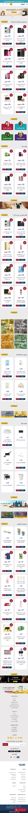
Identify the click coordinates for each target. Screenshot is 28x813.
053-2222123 (14, 727)
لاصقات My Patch (22, 354)
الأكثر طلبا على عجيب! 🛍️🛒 (20, 215)
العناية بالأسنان (13, 779)
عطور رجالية (23, 776)
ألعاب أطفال (13, 797)
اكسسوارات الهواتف (21, 799)
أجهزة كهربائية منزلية (21, 789)
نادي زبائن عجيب (14, 717)
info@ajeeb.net (14, 731)
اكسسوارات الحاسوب (21, 797)
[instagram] (11, 738)
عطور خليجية (23, 777)
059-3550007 (14, 729)
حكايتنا (14, 714)
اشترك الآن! (5, 744)
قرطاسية (14, 802)
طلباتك (14, 700)
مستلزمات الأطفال (22, 524)
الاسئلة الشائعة (14, 702)
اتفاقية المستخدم (14, 707)
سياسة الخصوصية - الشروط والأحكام (14, 807)
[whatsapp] (8, 738)
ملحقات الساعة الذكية (21, 801)
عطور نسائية (23, 774)
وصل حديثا (24, 146)
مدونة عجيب (14, 719)
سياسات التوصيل (14, 704)
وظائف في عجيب (14, 721)
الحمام (24, 787)
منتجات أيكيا (24, 423)
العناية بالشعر (13, 777)
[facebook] (13, 738)
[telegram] (18, 738)
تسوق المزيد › (4, 21)
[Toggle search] (11, 4)
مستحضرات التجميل (12, 772)
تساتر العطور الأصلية (21, 772)
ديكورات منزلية (22, 791)
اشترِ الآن (22, 43)
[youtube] (21, 738)
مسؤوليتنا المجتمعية (14, 715)
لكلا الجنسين (23, 779)
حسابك (14, 698)
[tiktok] (16, 738)
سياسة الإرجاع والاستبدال (14, 705)
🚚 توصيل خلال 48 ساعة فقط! (19, 22)
